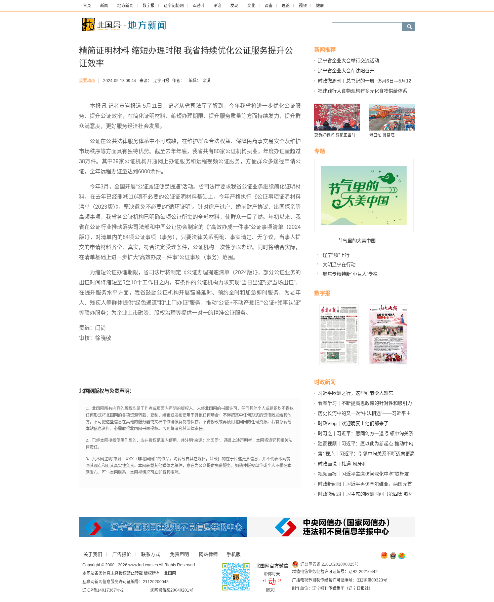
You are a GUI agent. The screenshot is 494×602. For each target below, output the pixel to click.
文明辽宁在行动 (339, 264)
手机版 (234, 554)
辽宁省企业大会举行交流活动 (348, 60)
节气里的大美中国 (357, 240)
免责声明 (179, 554)
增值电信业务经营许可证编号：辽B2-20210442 (335, 571)
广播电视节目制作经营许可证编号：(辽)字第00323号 (339, 580)
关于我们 (92, 554)
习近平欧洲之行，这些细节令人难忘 (355, 393)
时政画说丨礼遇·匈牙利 (342, 463)
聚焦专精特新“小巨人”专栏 (350, 274)
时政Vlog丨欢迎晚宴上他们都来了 (353, 423)
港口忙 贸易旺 (382, 135)
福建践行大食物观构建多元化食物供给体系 (362, 91)
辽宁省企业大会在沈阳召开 (346, 70)
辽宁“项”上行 (336, 255)
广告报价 (121, 554)
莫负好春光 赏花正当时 (335, 135)
